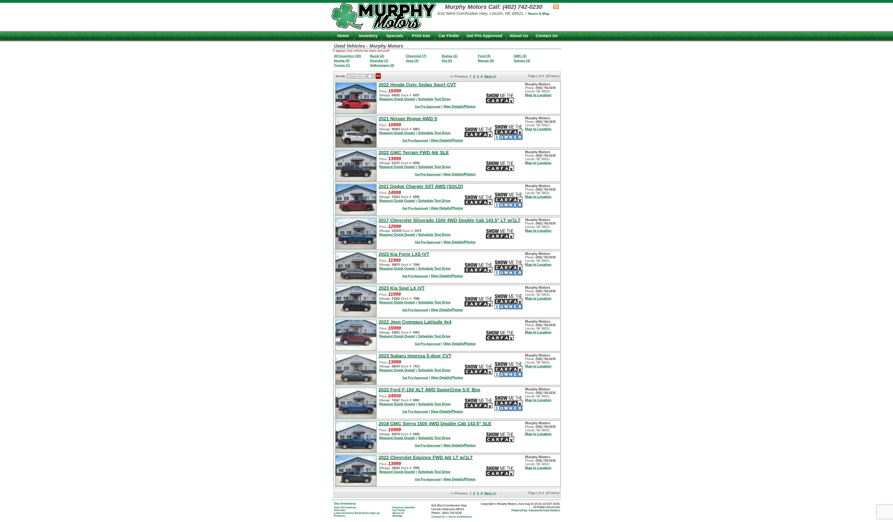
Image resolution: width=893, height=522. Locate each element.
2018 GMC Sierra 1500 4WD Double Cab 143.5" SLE (435, 423)
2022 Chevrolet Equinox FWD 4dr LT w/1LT (426, 457)
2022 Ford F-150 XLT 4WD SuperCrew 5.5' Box (429, 389)
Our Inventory (345, 503)
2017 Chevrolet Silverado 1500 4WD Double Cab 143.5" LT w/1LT (449, 220)
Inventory (368, 35)
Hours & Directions (460, 516)
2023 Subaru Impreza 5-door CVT (415, 355)
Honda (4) (342, 60)
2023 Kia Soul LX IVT (402, 288)
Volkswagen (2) (382, 65)
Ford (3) (484, 56)
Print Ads (421, 35)
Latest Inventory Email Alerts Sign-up (357, 513)
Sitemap (397, 515)
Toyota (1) (342, 65)
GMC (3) (520, 56)
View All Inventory (345, 507)
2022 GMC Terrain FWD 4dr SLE (414, 152)
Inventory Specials (403, 507)
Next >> (490, 76)
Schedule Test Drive (434, 99)
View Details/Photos (459, 106)
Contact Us (547, 35)
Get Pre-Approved (484, 35)
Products (339, 515)
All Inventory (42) (347, 56)
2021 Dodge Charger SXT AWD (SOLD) (421, 186)
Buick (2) (377, 56)
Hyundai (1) (379, 60)
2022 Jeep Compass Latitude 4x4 (415, 321)
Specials (394, 35)
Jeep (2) (412, 60)
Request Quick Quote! (397, 99)
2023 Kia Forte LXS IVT (404, 254)
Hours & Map (538, 14)
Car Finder (448, 35)
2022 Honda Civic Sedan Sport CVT (417, 84)
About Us (519, 35)
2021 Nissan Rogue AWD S (408, 118)
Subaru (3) (522, 60)
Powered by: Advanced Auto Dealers (535, 510)
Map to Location (538, 95)
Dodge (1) (449, 56)
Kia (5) (447, 60)
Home (343, 35)
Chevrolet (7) (416, 56)
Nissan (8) (486, 60)
